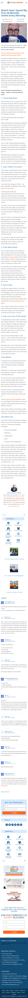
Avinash (7, 639)
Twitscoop (10, 188)
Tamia (6, 660)
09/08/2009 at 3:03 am (10, 774)
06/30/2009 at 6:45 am (13, 679)
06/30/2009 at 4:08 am (10, 661)
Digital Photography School (17, 497)
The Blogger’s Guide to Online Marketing (12, 982)
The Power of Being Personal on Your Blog (14, 559)
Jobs (3, 992)
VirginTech (7, 731)
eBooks (17, 990)
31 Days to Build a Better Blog (9, 974)
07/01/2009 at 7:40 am (10, 717)
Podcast (12, 990)
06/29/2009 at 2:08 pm (10, 603)
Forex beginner (8, 602)
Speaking (13, 992)
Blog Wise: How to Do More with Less (11, 980)
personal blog (12, 502)
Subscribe (14, 813)
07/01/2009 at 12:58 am (10, 696)
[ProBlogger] (15, 2)
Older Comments (5, 792)
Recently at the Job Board (8, 940)
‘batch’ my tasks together (13, 399)
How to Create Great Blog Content (10, 955)
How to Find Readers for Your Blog (10, 958)
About (3, 990)
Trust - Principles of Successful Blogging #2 (14, 575)
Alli (5, 695)
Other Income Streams (7, 21)
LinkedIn (17, 506)
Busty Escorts (8, 773)
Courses (8, 992)
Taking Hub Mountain (10, 678)
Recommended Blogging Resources (10, 984)
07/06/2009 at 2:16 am (10, 732)
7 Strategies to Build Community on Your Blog (13, 960)
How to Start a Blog (7, 953)
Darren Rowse (10, 19)
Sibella (6, 762)
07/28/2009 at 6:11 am (10, 763)
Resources (22, 990)
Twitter (22, 504)
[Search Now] (24, 515)
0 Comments (21, 21)
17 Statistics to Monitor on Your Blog (14, 592)
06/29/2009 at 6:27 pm (10, 641)
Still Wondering (21, 500)
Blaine (6, 746)
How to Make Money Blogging (9, 962)
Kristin (6, 617)
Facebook (10, 506)
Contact (14, 994)
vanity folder (14, 257)
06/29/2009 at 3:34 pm (10, 618)
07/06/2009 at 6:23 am (10, 748)
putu (6, 716)
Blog (7, 990)
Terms (23, 992)
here (7, 504)
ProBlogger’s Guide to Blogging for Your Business (14, 978)
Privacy (18, 992)
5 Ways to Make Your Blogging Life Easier (12, 964)
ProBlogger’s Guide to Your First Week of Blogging (14, 976)
